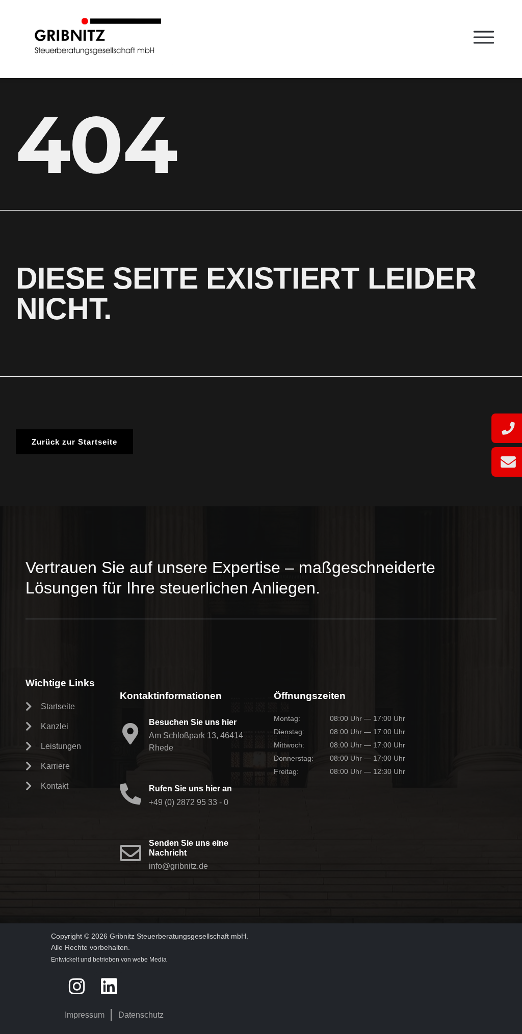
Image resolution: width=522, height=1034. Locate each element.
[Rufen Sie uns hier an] (130, 794)
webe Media (150, 959)
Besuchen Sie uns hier (193, 722)
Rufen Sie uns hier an (190, 788)
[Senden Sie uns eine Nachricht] (130, 853)
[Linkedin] (109, 987)
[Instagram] (77, 987)
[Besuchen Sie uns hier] (130, 733)
